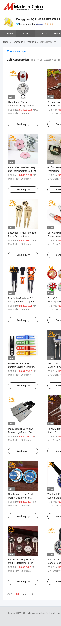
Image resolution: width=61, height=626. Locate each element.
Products (27, 33)
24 (17, 594)
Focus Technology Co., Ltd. (41, 613)
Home (10, 33)
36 (24, 593)
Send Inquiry (23, 124)
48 (31, 593)
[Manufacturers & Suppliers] (23, 6)
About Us (42, 33)
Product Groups (17, 51)
